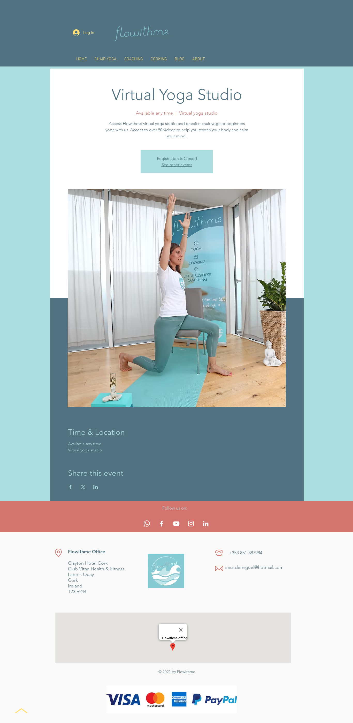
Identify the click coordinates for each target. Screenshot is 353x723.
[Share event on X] (83, 487)
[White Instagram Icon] (191, 523)
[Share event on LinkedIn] (95, 487)
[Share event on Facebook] (70, 487)
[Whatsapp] (147, 523)
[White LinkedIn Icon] (206, 523)
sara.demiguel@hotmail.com (254, 567)
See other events (177, 164)
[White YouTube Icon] (176, 523)
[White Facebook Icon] (161, 523)
